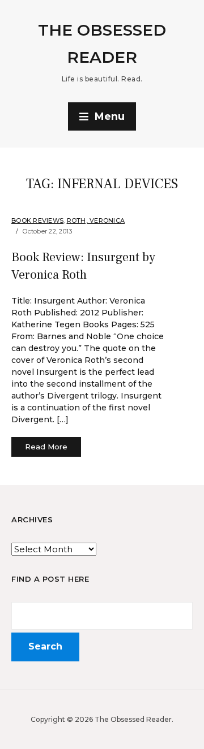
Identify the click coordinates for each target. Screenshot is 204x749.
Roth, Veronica (96, 220)
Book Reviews (37, 220)
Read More (46, 446)
